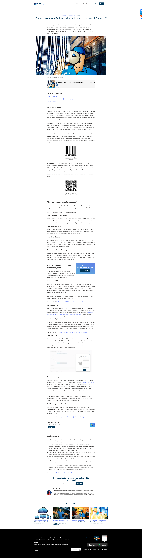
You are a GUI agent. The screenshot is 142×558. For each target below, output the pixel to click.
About (35, 544)
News (78, 8)
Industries (73, 3)
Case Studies (44, 8)
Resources (92, 3)
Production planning (83, 8)
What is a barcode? (52, 96)
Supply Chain (93, 8)
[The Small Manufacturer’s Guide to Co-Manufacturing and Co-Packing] (99, 513)
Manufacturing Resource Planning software (71, 314)
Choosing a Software (51, 8)
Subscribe (79, 483)
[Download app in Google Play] (102, 545)
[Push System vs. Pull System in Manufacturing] (61, 513)
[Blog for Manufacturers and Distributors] (39, 4)
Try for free (85, 270)
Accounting (39, 8)
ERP (56, 8)
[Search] (107, 4)
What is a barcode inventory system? (57, 98)
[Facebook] (141, 10)
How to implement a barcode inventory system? (60, 100)
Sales (89, 8)
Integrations (82, 3)
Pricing (87, 3)
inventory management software (55, 210)
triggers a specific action (88, 382)
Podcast (43, 544)
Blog (35, 8)
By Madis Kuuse (66, 20)
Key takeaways (52, 101)
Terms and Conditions (50, 544)
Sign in (96, 3)
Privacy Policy (58, 544)
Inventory (66, 8)
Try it (101, 3)
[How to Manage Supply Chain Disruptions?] (80, 513)
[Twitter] (141, 12)
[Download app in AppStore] (92, 545)
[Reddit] (141, 16)
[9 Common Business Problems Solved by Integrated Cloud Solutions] (43, 513)
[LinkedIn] (141, 14)
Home (69, 3)
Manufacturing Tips (72, 8)
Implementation (61, 8)
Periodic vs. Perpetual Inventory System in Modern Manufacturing (72, 332)
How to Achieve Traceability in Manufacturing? (67, 473)
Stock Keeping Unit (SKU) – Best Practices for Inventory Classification (73, 301)
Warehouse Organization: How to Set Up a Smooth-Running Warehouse (72, 417)
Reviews (77, 3)
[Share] (141, 18)
